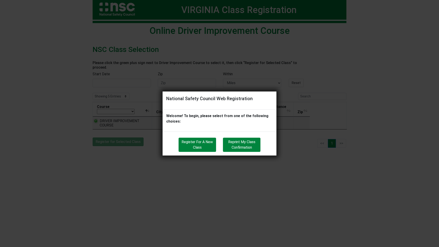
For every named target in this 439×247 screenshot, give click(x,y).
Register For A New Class (197, 145)
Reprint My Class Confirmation (241, 145)
